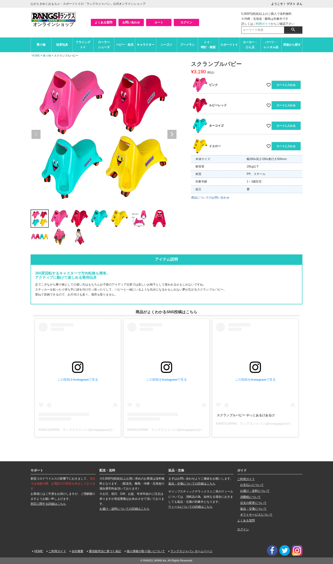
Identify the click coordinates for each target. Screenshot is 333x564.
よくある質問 (103, 22)
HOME (36, 55)
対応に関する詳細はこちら (48, 503)
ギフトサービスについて (256, 514)
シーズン (166, 44)
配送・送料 (107, 470)
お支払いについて (252, 485)
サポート (37, 470)
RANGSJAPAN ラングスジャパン (240, 423)
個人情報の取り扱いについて (146, 551)
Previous (36, 134)
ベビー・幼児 (125, 44)
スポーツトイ (229, 44)
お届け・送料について (255, 491)
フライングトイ (83, 44)
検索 (293, 29)
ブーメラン (187, 44)
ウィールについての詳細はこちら (190, 506)
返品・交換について (253, 508)
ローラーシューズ (104, 44)
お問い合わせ (131, 22)
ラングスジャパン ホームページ (191, 551)
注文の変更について (253, 503)
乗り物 (41, 44)
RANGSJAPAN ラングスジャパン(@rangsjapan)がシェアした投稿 (87, 429)
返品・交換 (176, 470)
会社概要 (77, 551)
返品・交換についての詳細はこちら (191, 483)
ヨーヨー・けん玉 (250, 44)
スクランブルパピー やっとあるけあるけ (246, 415)
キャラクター (145, 44)
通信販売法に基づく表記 (105, 551)
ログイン (186, 22)
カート (158, 22)
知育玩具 (62, 44)
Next (171, 134)
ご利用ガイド (262, 23)
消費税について (250, 497)
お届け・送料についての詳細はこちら (124, 508)
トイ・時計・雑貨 (208, 44)
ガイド (242, 470)
